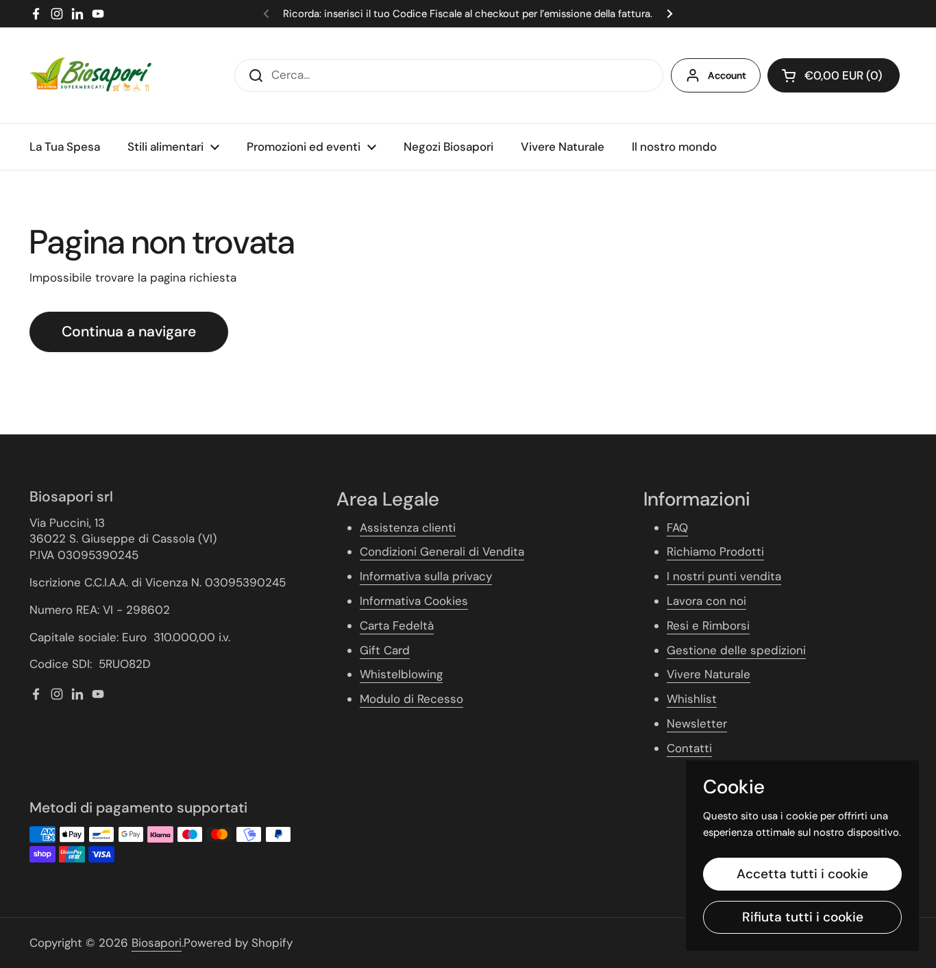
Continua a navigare (129, 331)
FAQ (677, 527)
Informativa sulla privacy (426, 576)
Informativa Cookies (414, 600)
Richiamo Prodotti (715, 551)
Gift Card (385, 650)
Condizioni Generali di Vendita (442, 551)
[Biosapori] (90, 75)
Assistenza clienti (408, 527)
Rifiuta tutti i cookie (802, 917)
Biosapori (157, 942)
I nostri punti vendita (724, 576)
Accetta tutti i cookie (802, 873)
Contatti (689, 748)
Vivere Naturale (708, 674)
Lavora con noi (706, 600)
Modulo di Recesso (411, 698)
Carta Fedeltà (397, 625)
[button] (833, 75)
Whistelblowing (401, 674)
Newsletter (697, 723)
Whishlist (692, 698)
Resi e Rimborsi (708, 625)
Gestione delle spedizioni (736, 650)
